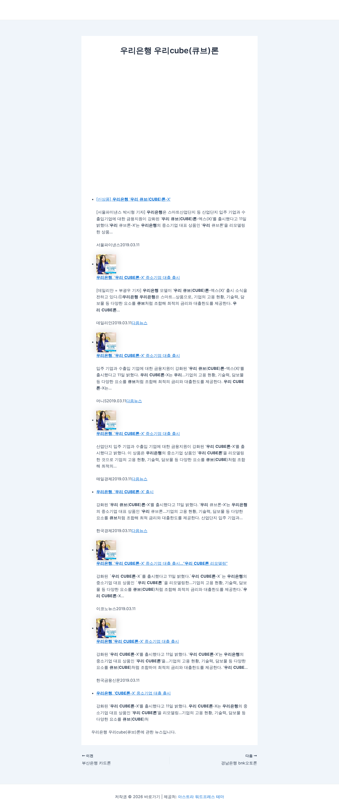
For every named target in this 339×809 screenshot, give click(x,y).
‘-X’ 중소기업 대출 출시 (137, 641)
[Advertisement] (169, 98)
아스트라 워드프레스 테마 (201, 796)
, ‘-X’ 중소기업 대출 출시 (138, 277)
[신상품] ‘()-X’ (133, 199)
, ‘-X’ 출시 (125, 491)
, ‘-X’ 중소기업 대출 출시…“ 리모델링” (162, 563)
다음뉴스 (139, 322)
